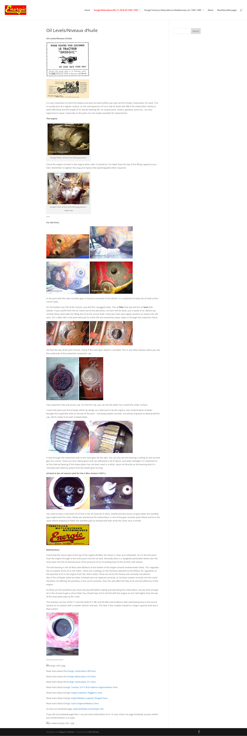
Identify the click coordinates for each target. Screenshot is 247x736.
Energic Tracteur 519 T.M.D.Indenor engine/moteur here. (90, 687)
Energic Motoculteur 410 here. (81, 676)
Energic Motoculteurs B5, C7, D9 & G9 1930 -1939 (116, 10)
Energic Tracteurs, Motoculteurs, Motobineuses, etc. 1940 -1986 (172, 10)
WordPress (93, 732)
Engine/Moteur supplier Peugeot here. (89, 698)
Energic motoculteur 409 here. (81, 671)
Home (87, 10)
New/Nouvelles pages (227, 10)
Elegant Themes (66, 732)
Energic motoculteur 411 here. (81, 681)
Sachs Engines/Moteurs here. (85, 703)
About (210, 10)
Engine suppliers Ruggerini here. (87, 692)
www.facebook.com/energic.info (88, 708)
